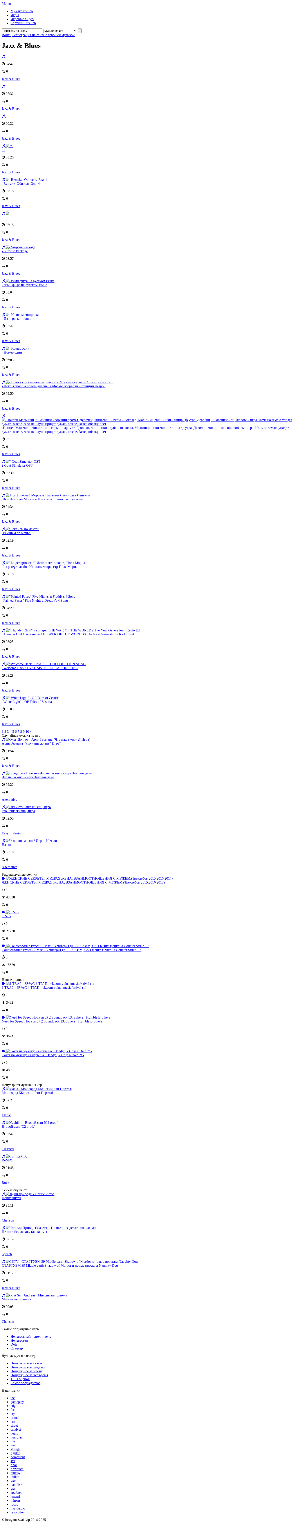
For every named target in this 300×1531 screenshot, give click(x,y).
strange (15, 1449)
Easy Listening (12, 833)
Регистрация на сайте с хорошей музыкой (43, 35)
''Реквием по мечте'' (16, 533)
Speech (7, 1254)
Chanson (8, 1220)
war (13, 1445)
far (12, 1410)
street (14, 1425)
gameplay (17, 1402)
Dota (14, 1344)
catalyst (16, 1429)
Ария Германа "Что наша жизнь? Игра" (31, 743)
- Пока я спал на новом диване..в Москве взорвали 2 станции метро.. (53, 386)
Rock (5, 1182)
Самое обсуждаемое (25, 1383)
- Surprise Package (15, 251)
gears (14, 1433)
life (13, 1441)
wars (14, 1481)
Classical (8, 1149)
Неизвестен (19, 1340)
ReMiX (7, 1160)
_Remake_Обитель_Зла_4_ (22, 183)
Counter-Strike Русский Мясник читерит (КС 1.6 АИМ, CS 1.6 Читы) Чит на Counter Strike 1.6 (71, 950)
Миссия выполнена (16, 1299)
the (13, 1398)
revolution (18, 1512)
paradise (16, 1485)
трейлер (16, 1492)
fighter (15, 1453)
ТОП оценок (20, 1379)
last (13, 1421)
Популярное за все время (29, 1375)
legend (15, 1496)
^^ (3, 150)
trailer (14, 1477)
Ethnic (6, 1115)
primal (15, 1417)
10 (27, 731)
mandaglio (18, 1508)
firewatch (17, 1469)
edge (14, 1406)
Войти (6, 35)
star (13, 1461)
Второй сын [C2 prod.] (18, 1126)
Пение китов (11, 1198)
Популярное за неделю (28, 1367)
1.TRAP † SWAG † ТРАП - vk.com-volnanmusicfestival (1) (44, 987)
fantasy (15, 1473)
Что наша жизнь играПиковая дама (28, 777)
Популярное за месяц (26, 1371)
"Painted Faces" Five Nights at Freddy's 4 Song (35, 600)
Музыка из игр (22, 11)
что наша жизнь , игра (18, 811)
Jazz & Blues (11, 79)
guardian (17, 1437)
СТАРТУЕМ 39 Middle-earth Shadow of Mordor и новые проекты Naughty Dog (60, 1265)
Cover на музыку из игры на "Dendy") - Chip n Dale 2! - (43, 1055)
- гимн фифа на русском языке (24, 285)
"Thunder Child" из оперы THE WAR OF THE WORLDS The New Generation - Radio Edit (68, 634)
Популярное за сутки (26, 1363)
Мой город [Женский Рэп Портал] (27, 1093)
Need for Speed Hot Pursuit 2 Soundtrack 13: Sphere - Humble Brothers (52, 1021)
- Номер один (12, 352)
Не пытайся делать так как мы (24, 1232)
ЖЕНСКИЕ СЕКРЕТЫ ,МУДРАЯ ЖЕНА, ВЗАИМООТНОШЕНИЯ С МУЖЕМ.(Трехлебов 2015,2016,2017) (83, 882)
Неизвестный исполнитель (31, 1336)
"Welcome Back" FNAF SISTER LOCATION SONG (40, 668)
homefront (18, 1457)
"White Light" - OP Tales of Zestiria (27, 702)
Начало (7, 844)
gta (13, 1488)
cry (13, 1413)
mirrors (15, 1500)
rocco (14, 1504)
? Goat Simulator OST (17, 465)
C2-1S (6, 916)
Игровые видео (22, 19)
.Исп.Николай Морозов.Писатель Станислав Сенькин (42, 499)
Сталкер (17, 1348)
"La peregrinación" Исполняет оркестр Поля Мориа (40, 567)
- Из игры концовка (16, 318)
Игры (15, 15)
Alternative (9, 799)
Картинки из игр (23, 23)
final (14, 1465)
